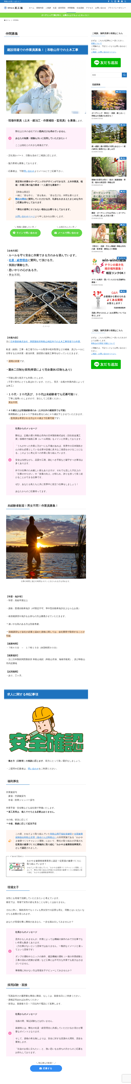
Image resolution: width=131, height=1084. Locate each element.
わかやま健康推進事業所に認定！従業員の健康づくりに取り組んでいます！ (54, 862)
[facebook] (108, 1)
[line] (118, 1)
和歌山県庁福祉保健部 (61, 834)
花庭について (96, 43)
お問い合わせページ (25, 216)
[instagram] (115, 1)
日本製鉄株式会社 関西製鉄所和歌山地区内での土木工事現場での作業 (45, 341)
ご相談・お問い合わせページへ (103, 52)
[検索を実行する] (124, 75)
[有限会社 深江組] (13, 8)
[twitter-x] (112, 1)
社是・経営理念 (18, 260)
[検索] (125, 1)
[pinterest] (122, 1)
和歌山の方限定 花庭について (103, 343)
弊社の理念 (20, 199)
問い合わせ (29, 171)
